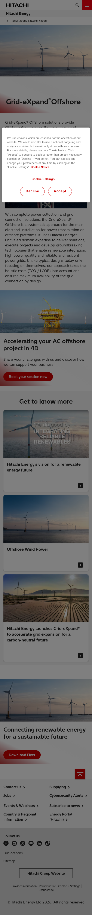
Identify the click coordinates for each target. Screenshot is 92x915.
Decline (32, 191)
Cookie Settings (43, 179)
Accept (60, 191)
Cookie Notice (40, 167)
